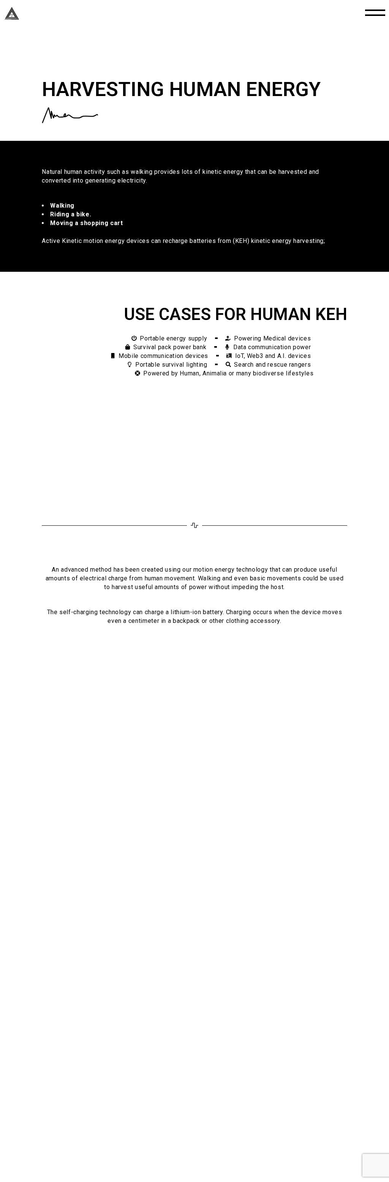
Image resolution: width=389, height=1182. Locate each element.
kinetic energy (222, 171)
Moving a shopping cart (86, 223)
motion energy (213, 569)
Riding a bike (69, 214)
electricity (131, 180)
